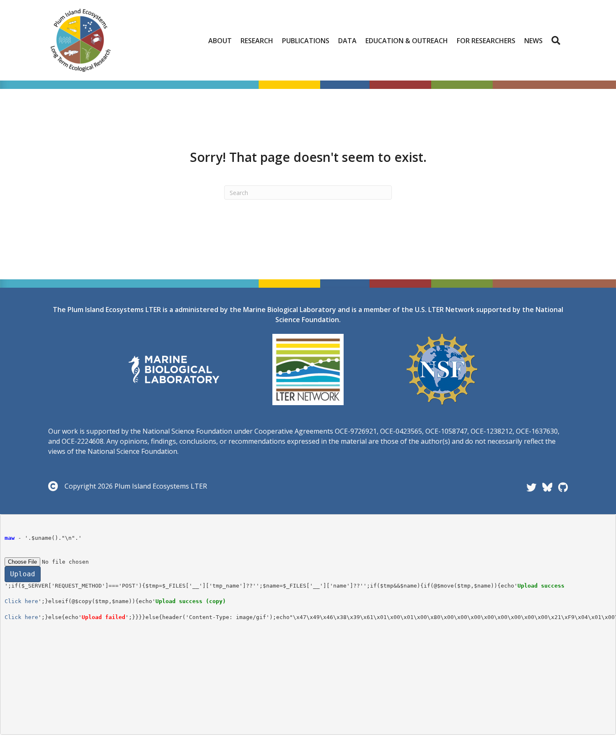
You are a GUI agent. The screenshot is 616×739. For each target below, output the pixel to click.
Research (257, 40)
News (533, 40)
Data (347, 40)
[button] (557, 40)
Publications (305, 40)
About (220, 40)
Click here (21, 601)
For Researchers (486, 40)
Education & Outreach (406, 40)
